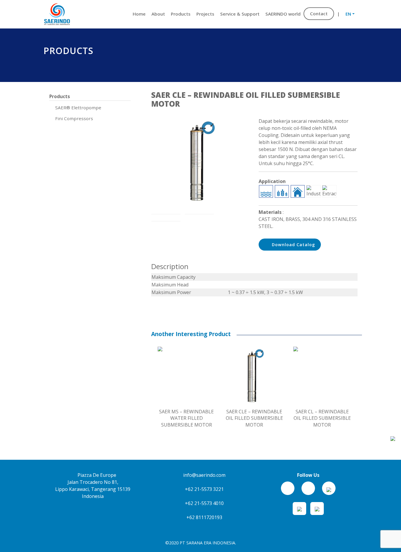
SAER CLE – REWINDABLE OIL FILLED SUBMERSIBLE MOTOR (254, 418)
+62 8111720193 (203, 517)
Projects (205, 14)
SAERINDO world (283, 14)
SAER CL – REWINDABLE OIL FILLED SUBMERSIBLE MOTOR (322, 418)
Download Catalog (292, 244)
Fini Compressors (74, 118)
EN (348, 14)
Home (139, 14)
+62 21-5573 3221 (204, 489)
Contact (319, 13)
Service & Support (240, 14)
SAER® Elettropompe (78, 107)
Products (181, 14)
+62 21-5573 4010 (204, 503)
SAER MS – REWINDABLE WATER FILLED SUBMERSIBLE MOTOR (186, 418)
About (158, 14)
